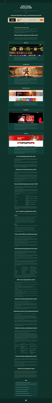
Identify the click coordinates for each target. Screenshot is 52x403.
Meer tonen (26, 12)
